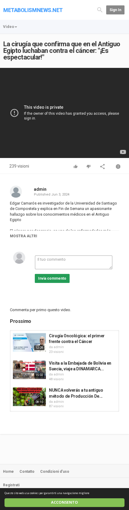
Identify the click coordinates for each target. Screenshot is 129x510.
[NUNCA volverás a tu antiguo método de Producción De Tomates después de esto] (29, 396)
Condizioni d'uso (54, 471)
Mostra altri (23, 236)
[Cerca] (100, 9)
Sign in (115, 10)
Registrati (11, 485)
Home (8, 471)
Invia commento (52, 278)
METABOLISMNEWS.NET (33, 10)
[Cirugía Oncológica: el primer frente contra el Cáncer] (29, 342)
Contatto (27, 471)
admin (40, 189)
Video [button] (8, 26)
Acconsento (64, 502)
